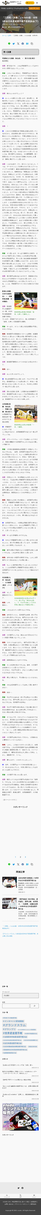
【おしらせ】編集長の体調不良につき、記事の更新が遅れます (20, 1087)
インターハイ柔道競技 (14, 1021)
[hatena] (27, 43)
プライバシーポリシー (22, 1204)
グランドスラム (15, 1025)
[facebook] (23, 43)
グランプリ (10, 1029)
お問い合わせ (9, 1204)
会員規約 (34, 1202)
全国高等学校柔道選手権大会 (15, 1037)
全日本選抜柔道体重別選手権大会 (15, 1046)
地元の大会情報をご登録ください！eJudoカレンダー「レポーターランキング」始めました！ (19, 1072)
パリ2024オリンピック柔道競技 (27, 1029)
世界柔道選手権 (13, 1033)
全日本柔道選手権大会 (17, 27)
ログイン (30, 3)
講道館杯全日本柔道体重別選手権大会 (15, 1049)
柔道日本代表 (33, 1046)
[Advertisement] (20, 832)
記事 (5, 27)
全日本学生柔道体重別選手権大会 (12, 1040)
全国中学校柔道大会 (31, 1033)
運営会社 (33, 1204)
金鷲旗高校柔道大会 (10, 1053)
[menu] (37, 2)
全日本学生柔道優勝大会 (31, 1040)
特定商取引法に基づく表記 (20, 1202)
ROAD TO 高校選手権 (10, 1018)
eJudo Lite (7, 1202)
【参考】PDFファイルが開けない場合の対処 (16, 1080)
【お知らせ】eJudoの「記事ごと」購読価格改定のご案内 (20, 1095)
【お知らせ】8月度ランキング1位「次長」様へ (17, 1065)
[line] (9, 43)
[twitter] (14, 43)
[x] (18, 43)
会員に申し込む (34, 8)
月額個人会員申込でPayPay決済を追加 (14, 8)
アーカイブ (6, 992)
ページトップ (7, 1196)
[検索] (34, 1006)
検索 (3, 1002)
